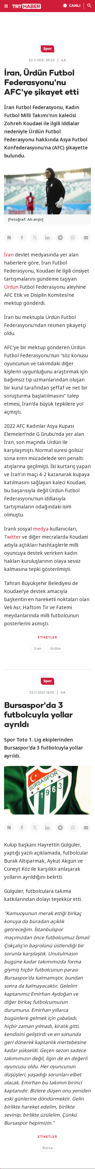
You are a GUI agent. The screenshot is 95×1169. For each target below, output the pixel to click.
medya (41, 529)
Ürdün (11, 287)
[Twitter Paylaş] (35, 238)
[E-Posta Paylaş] (86, 238)
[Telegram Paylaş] (60, 238)
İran (9, 254)
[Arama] (89, 6)
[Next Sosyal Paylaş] (9, 238)
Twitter (12, 537)
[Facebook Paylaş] (22, 238)
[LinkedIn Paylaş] (48, 238)
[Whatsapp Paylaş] (73, 238)
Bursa (48, 1147)
